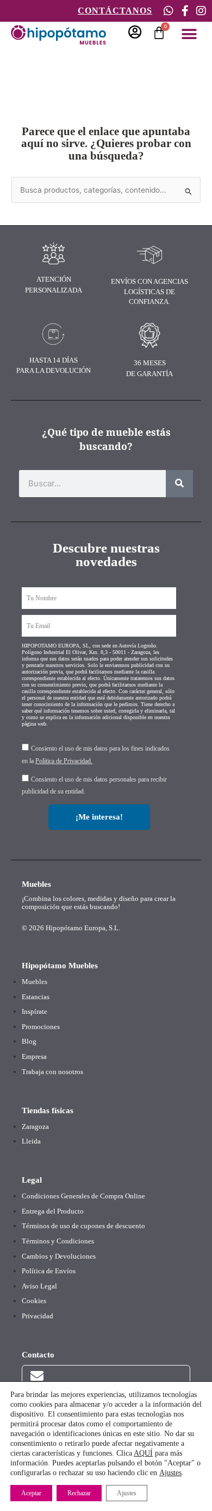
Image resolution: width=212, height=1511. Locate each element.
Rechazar (79, 1493)
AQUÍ (143, 1453)
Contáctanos (115, 10)
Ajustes (170, 1473)
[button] (189, 34)
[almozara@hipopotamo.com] (36, 1375)
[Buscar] (179, 483)
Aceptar (31, 1493)
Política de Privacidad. (63, 761)
